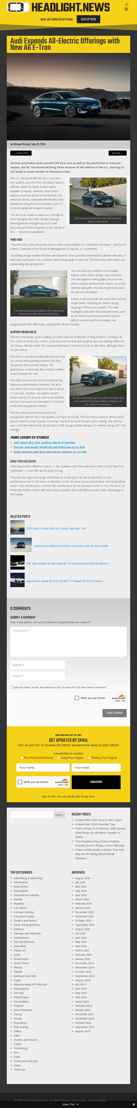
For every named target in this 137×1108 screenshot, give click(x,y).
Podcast (19, 1005)
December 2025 (84, 912)
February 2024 (83, 1005)
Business (19, 903)
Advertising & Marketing (28, 878)
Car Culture (20, 908)
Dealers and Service (25, 920)
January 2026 (82, 908)
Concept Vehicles (24, 912)
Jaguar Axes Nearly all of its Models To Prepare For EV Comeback (64, 581)
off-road (19, 993)
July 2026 (80, 882)
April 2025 (81, 946)
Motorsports (21, 988)
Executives (20, 946)
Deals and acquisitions (27, 924)
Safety (17, 1031)
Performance (21, 997)
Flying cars (20, 950)
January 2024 (82, 1010)
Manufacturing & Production (30, 984)
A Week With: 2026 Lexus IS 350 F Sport (98, 820)
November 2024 (84, 967)
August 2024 (82, 980)
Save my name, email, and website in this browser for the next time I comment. (59, 687)
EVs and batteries (24, 941)
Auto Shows (21, 886)
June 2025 (81, 937)
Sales (17, 1035)
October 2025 (83, 920)
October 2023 (83, 1022)
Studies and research (26, 1039)
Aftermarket (21, 882)
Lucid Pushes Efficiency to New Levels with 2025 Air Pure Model (71, 546)
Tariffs (17, 1044)
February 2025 (83, 954)
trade (17, 1056)
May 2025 (81, 941)
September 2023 (85, 1027)
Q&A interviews (23, 1010)
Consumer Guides (24, 916)
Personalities (21, 1001)
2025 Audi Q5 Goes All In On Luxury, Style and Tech (56, 528)
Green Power (21, 963)
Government (21, 959)
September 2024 (85, 976)
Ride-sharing (21, 1027)
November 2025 (84, 916)
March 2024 (82, 1001)
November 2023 (84, 1018)
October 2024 (83, 971)
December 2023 (84, 1014)
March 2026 (82, 899)
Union (17, 1065)
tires (16, 1052)
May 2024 (81, 993)
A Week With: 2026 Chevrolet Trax (95, 824)
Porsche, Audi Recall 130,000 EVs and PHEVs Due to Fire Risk (49, 447)
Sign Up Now (88, 19)
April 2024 (81, 997)
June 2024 (81, 988)
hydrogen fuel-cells (25, 976)
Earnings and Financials (27, 933)
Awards (18, 899)
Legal (17, 980)
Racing (18, 1014)
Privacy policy (79, 1100)
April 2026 (81, 895)
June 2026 (81, 886)
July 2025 (80, 933)
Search (59, 815)
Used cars (19, 1069)
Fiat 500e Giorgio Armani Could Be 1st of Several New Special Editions (67, 563)
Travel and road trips (26, 1061)
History (18, 967)
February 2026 (83, 903)
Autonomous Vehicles (26, 895)
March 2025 (82, 950)
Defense (19, 929)
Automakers (21, 891)
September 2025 (85, 924)
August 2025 (82, 929)
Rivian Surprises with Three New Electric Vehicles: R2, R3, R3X (50, 452)
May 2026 (81, 891)
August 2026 (82, 878)
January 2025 (82, 959)
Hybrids (18, 971)
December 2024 (84, 963)
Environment (21, 937)
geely (17, 954)
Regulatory (20, 1022)
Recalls (18, 1018)
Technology (21, 1048)
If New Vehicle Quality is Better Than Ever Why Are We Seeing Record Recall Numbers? (99, 854)
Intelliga (101, 1100)
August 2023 (82, 1031)
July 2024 (80, 984)
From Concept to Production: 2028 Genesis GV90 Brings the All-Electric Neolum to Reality (100, 833)
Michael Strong (21, 144)
